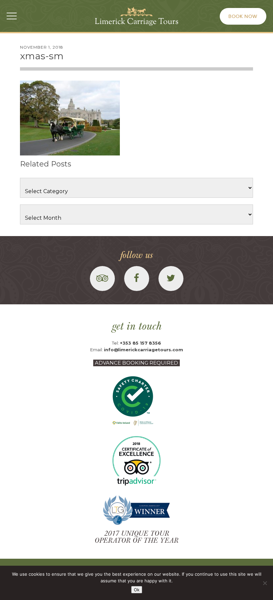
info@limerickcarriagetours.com (143, 349)
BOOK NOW (242, 16)
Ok (136, 589)
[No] (264, 583)
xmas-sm (42, 56)
